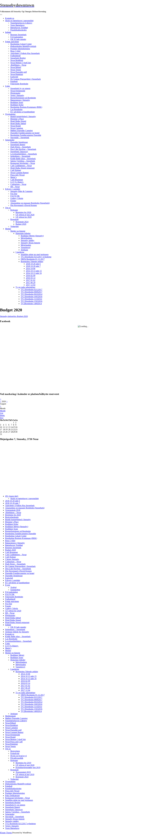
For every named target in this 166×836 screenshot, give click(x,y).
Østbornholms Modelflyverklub (23, 46)
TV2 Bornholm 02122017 (31, 289)
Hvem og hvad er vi (18, 756)
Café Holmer (15, 170)
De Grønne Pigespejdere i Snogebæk (25, 79)
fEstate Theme (6, 833)
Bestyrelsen (15, 751)
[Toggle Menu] (1, 14)
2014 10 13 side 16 (34, 273)
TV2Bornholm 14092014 (31, 303)
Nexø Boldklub (16, 60)
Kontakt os (9, 18)
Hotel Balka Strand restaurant (22, 168)
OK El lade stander (18, 39)
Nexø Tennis (15, 70)
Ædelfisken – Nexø (18, 65)
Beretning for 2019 (23, 763)
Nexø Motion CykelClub (20, 63)
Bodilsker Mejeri (17, 655)
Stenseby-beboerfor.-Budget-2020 (14, 316)
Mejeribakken (26, 238)
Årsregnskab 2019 (23, 772)
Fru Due (13, 194)
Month (2, 411)
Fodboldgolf (15, 56)
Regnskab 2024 (22, 222)
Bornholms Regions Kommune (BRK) (26, 107)
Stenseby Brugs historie (30, 243)
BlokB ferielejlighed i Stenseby (23, 116)
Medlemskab (10, 716)
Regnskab (14, 219)
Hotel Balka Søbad (18, 123)
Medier (8, 229)
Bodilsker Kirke (16, 105)
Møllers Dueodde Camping (21, 130)
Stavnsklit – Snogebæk (19, 137)
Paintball (14, 81)
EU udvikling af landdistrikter (22, 112)
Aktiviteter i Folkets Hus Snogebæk (25, 53)
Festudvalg (14, 753)
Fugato (13, 201)
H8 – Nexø (15, 187)
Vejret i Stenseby (17, 95)
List (1, 413)
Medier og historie (17, 231)
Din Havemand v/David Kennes (23, 205)
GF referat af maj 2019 (25, 774)
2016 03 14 (30, 278)
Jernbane (24, 250)
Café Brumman (16, 180)
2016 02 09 (30, 275)
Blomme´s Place (17, 119)
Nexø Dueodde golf (18, 72)
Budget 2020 (21, 224)
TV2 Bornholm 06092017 (31, 292)
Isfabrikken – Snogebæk (20, 156)
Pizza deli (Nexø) (17, 175)
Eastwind (14, 77)
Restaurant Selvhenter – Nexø (22, 163)
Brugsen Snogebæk (18, 35)
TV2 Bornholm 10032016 (31, 296)
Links (7, 86)
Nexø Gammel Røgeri (19, 173)
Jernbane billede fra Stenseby (17, 632)
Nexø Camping (16, 128)
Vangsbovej (25, 247)
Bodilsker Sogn (16, 102)
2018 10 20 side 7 (33, 266)
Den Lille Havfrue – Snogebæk (23, 149)
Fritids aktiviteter (12, 42)
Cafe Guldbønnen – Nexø (21, 165)
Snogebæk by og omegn (20, 88)
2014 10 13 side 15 (34, 271)
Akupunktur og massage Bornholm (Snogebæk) (30, 203)
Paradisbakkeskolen (18, 30)
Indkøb (8, 32)
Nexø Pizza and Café (14, 742)
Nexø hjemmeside (17, 91)
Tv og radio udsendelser (25, 287)
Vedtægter (14, 226)
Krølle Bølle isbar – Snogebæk (23, 158)
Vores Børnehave (17, 25)
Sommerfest (15, 590)
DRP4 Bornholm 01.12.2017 (33, 259)
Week (2, 415)
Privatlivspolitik (16, 758)
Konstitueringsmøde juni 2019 (28, 767)
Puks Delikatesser (12, 795)
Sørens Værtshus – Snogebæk (22, 161)
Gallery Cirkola (16, 198)
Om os (8, 208)
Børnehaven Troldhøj (19, 28)
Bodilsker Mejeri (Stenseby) (32, 236)
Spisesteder (9, 140)
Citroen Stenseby (12, 559)
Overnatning (10, 114)
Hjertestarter (15, 93)
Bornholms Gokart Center (21, 44)
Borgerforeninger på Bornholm (23, 98)
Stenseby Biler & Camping (21, 191)
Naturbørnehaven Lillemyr (21, 23)
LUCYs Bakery (17, 182)
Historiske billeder (23, 233)
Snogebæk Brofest (18, 58)
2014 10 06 (30, 268)
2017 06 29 (30, 282)
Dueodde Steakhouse (19, 142)
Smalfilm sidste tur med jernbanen (35, 254)
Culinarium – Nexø (18, 184)
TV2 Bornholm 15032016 (31, 301)
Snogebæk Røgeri (17, 144)
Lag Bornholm (16, 109)
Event (7, 585)
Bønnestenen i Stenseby (20, 100)
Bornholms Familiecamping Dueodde (25, 135)
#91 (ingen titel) (11, 496)
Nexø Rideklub (16, 74)
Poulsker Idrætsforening (20, 49)
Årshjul (13, 587)
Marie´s (13, 177)
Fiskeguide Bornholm (19, 84)
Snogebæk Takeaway (19, 151)
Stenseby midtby (27, 240)
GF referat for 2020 (24, 217)
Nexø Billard (15, 67)
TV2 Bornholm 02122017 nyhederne (36, 257)
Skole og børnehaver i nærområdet (19, 20)
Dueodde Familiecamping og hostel (24, 133)
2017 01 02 (30, 280)
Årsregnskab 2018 (12, 510)
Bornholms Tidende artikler (32, 261)
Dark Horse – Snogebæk (20, 147)
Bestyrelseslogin (12, 517)
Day (2, 418)
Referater (14, 210)
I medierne (20, 252)
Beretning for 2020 (23, 212)
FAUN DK (15, 196)
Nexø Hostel (15, 126)
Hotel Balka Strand (18, 121)
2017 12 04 (30, 285)
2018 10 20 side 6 (33, 264)
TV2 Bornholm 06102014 (31, 294)
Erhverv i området (12, 189)
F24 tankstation (16, 37)
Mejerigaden (26, 245)
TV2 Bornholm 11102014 (31, 299)
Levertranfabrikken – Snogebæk (23, 154)
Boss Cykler (15, 51)
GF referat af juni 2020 (25, 215)
